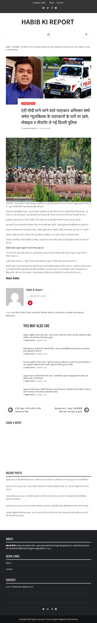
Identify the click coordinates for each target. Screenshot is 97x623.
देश (33, 103)
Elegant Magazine (59, 619)
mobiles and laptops (75, 312)
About (51, 2)
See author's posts (38, 295)
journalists (60, 312)
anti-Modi (15, 312)
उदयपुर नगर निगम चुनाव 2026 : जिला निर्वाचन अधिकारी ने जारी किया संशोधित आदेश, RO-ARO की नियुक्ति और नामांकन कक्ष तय (47, 488)
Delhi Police (26, 312)
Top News (25, 103)
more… (49, 548)
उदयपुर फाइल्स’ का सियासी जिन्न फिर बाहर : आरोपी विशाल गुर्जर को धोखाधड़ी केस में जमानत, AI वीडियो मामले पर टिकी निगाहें (55, 377)
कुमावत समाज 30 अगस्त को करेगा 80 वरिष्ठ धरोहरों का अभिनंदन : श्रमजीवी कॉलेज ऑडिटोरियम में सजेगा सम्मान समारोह (47, 506)
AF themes (73, 619)
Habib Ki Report (30, 128)
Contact (60, 2)
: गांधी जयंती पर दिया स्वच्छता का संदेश (28, 410)
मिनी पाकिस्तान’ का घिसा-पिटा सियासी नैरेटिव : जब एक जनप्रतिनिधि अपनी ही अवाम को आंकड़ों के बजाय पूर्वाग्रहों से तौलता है (56, 349)
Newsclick (10, 315)
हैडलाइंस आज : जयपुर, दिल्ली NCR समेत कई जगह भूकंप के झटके (68, 410)
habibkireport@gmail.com (22, 586)
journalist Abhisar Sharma (43, 312)
